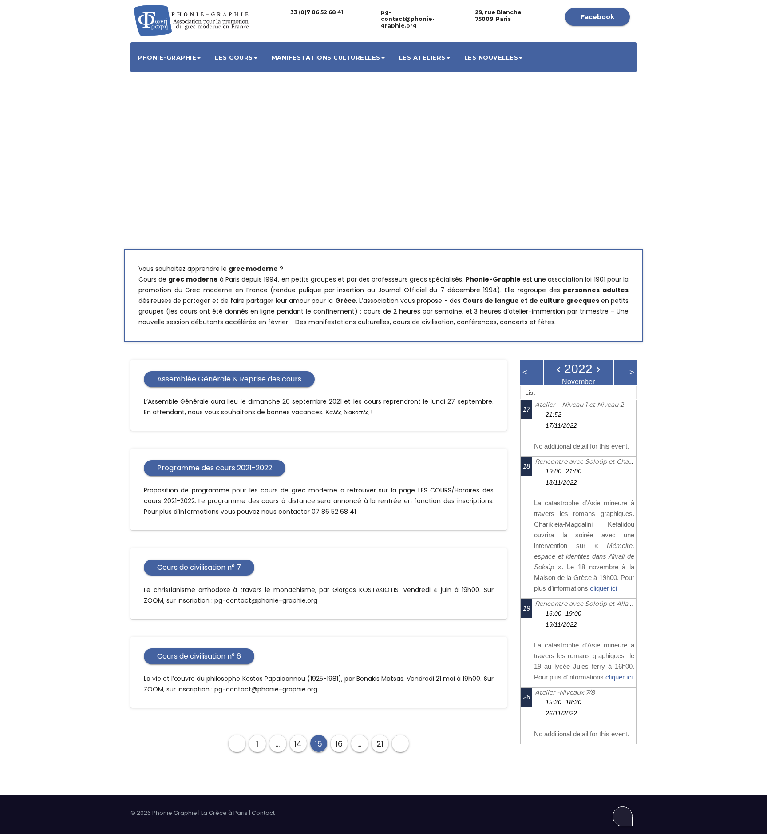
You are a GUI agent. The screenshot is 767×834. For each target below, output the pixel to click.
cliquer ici (603, 588)
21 (380, 743)
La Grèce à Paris (224, 813)
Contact (263, 813)
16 (339, 743)
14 (298, 743)
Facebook (597, 17)
